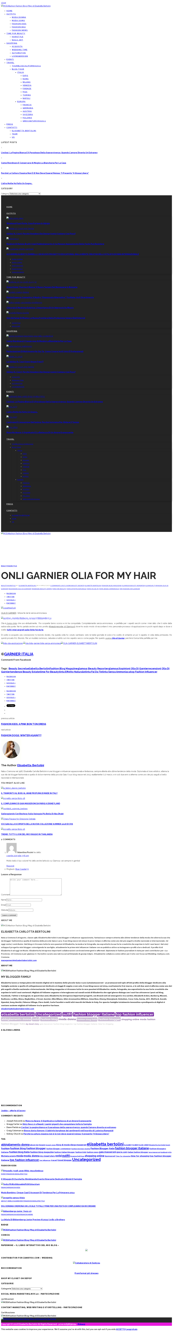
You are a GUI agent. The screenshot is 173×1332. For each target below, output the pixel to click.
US (13, 137)
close (3, 3)
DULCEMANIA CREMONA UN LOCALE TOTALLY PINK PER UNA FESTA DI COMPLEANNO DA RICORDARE (48, 1206)
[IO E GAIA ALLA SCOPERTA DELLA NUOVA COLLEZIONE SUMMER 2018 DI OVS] (18, 819)
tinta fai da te (93, 589)
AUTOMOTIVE (19, 53)
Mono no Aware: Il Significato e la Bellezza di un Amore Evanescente (39, 432)
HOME (9, 11)
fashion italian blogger (64, 1152)
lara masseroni (154, 1152)
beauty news (51, 1145)
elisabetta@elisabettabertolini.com (17, 1009)
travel (54, 1160)
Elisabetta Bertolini (27, 585)
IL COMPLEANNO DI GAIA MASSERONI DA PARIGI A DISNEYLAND (30, 803)
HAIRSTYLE (17, 37)
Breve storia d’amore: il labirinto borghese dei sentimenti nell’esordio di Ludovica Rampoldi (68, 1131)
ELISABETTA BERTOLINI (24, 131)
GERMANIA (28, 108)
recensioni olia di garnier (20, 589)
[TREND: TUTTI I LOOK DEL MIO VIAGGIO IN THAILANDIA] (13, 829)
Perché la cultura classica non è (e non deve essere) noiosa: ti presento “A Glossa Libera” (45, 173)
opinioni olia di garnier (134, 668)
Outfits (11, 14)
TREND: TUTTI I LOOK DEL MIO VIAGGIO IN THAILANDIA (27, 834)
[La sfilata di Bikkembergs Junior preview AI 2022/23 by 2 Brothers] (16, 1211)
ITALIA (20, 72)
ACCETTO (120, 1329)
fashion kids (80, 1152)
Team (15, 134)
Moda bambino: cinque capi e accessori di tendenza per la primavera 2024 (38, 1193)
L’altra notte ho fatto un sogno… (16, 183)
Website (4, 910)
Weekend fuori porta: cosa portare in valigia (28, 223)
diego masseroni (78, 1145)
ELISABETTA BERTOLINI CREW (136, 1145)
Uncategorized (48, 1014)
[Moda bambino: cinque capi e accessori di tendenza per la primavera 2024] (20, 1184)
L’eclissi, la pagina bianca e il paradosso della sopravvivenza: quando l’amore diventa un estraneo (49, 153)
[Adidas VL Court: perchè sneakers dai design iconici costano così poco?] (20, 228)
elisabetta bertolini (17, 1014)
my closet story (32, 1024)
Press (9, 124)
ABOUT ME (5, 1201)
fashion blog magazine (112, 585)
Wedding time (19, 50)
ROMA (26, 79)
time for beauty (59, 589)
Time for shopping (122, 1156)
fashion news (93, 1152)
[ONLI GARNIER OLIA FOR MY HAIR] (8, 608)
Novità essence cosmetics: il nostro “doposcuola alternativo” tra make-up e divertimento (50, 297)
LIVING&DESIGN (20, 56)
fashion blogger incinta (80, 1149)
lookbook (164, 1152)
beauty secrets (77, 585)
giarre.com (121, 1152)
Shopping (11, 43)
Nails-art (17, 40)
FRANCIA (27, 105)
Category (5, 194)
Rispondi (10, 866)
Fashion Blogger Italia (13, 1024)
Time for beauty (15, 33)
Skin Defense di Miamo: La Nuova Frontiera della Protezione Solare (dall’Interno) (45, 318)
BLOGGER (14, 1201)
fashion (151, 1019)
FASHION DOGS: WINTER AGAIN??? (21, 735)
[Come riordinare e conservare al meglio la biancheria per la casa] (29, 336)
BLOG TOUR (18, 69)
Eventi (10, 59)
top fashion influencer (130, 589)
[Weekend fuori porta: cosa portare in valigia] (14, 218)
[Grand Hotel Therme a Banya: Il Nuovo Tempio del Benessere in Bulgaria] (21, 282)
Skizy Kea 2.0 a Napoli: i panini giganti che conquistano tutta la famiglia (57, 1124)
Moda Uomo (18, 20)
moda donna (67, 1019)
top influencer (45, 1160)
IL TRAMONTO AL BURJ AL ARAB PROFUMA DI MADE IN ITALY (29, 793)
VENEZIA (27, 85)
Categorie (6, 1289)
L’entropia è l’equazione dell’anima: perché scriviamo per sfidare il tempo (42, 422)
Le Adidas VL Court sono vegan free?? (25, 362)
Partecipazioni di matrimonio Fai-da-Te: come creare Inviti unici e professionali (44, 351)
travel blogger (64, 1160)
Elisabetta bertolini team (159, 1145)
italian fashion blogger (138, 1152)
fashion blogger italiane (93, 1014)
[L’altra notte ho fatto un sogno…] (11, 407)
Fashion (5, 1187)
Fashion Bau (19, 27)
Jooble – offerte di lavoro (13, 1111)
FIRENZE (27, 89)
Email (3, 905)
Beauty (4, 566)
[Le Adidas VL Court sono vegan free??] (14, 356)
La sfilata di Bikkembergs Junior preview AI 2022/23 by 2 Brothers (33, 1220)
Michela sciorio (8, 1156)
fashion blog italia (87, 1019)
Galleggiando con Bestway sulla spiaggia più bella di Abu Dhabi (32, 814)
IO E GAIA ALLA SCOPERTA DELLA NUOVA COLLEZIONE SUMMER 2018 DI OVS (37, 824)
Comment (5, 895)
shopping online (130, 1019)
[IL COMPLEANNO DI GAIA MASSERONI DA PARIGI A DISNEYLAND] (13, 798)
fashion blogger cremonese (58, 1149)
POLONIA (27, 118)
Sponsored (110, 1156)
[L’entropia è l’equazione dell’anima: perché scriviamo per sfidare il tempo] (11, 417)
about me (34, 1145)
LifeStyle (23, 1174)
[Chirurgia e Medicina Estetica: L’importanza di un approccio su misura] (24, 302)
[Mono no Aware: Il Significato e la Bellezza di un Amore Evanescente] (12, 427)
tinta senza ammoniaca (109, 589)
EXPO (25, 76)
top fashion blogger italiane (85, 1024)
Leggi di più (131, 1329)
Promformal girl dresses (86, 1273)
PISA (25, 92)
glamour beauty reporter (133, 585)
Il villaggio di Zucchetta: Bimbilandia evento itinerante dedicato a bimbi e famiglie (41, 1179)
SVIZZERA (28, 114)
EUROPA (21, 102)
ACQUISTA (17, 46)
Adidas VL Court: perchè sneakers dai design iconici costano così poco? (41, 234)
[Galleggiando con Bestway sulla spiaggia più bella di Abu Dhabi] (14, 809)
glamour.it (150, 585)
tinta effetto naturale (76, 589)
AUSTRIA (27, 111)
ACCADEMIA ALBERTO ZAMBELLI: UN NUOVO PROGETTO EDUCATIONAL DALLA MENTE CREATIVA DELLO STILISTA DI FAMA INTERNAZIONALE (72, 254)
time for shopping (105, 1024)
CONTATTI (11, 127)
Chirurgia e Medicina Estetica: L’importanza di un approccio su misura (40, 308)
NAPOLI (26, 98)
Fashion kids (19, 24)
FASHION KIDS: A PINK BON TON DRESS (23, 724)
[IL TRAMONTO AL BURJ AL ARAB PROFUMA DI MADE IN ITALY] (13, 788)
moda (143, 1019)
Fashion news (20, 30)
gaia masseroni (46, 1024)
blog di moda (63, 1145)
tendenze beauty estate (42, 589)
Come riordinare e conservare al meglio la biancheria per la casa (33, 163)
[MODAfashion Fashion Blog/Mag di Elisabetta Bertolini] (26, 6)
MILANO (27, 82)
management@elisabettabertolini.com (19, 960)
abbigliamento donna (16, 1019)
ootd (35, 1019)
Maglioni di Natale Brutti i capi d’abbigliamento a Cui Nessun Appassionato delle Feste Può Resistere (55, 244)
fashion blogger (109, 1019)
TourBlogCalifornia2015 (26, 66)
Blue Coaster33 (22, 869)
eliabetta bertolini (93, 585)
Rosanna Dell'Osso (77, 1156)
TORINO (27, 95)
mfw (170, 1152)
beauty (42, 1145)
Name (3, 900)
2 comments (55, 585)
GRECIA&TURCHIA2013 (34, 121)
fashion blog (49, 1019)
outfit (67, 1014)
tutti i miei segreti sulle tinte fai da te (25, 630)
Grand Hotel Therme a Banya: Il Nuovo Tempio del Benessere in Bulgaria (41, 287)
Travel (10, 63)
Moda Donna (19, 17)
